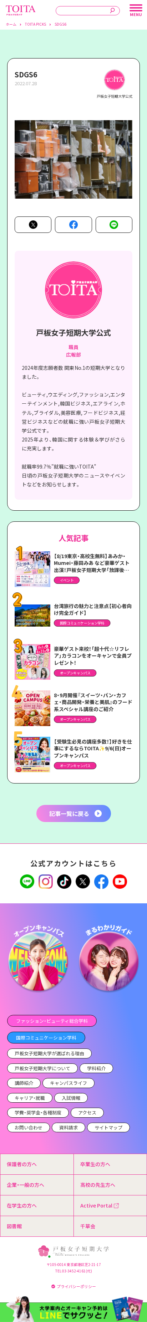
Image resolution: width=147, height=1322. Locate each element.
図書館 (14, 1226)
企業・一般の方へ (25, 1184)
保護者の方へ (22, 1164)
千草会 (87, 1226)
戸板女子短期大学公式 (73, 332)
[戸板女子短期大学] (21, 8)
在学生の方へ (22, 1205)
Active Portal (96, 1205)
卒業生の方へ (95, 1164)
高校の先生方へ (97, 1184)
